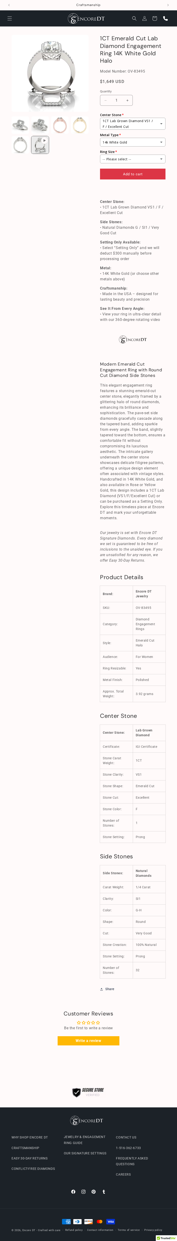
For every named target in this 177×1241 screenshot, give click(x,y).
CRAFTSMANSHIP (25, 1148)
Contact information (100, 1230)
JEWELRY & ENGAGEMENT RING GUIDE (85, 1139)
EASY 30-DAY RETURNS (29, 1158)
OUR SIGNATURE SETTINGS (85, 1153)
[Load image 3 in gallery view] (60, 125)
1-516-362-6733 (128, 1148)
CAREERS (123, 1174)
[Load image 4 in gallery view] (79, 125)
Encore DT (28, 1230)
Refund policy (74, 1230)
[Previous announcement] (9, 5)
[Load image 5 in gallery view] (20, 145)
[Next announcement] (168, 5)
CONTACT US (126, 1137)
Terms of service (129, 1230)
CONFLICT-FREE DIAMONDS (33, 1169)
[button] (10, 18)
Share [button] (109, 989)
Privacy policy (153, 1230)
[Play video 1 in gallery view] (40, 145)
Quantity (106, 91)
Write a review (88, 1041)
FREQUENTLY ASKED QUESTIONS (132, 1161)
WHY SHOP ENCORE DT (30, 1137)
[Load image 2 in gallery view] (40, 125)
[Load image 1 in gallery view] (20, 125)
